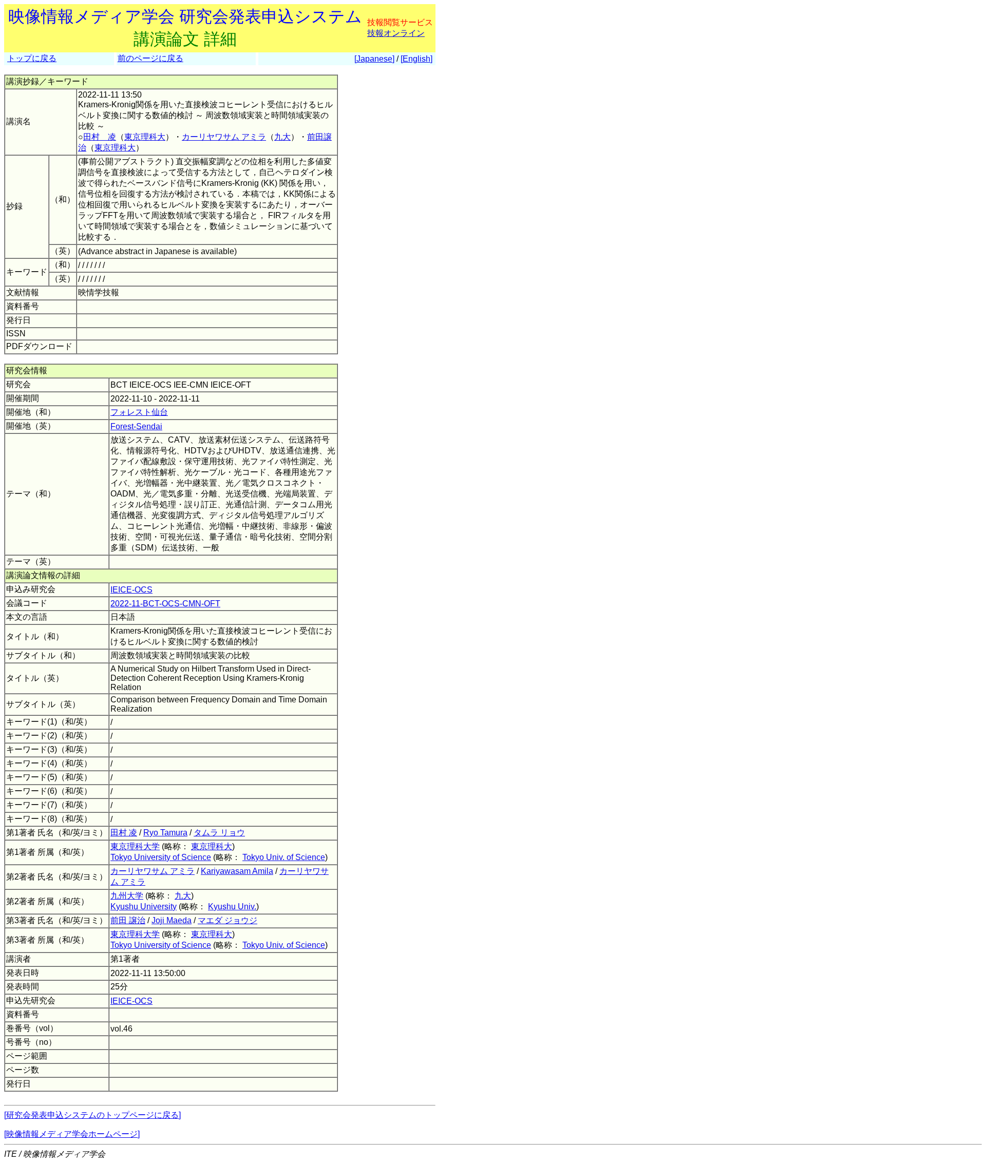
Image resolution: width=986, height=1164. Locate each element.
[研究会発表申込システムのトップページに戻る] (92, 1115)
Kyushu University (143, 906)
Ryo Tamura (165, 832)
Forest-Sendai (136, 426)
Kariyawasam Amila (237, 871)
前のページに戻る (150, 58)
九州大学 (126, 895)
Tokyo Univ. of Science (283, 857)
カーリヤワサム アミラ (224, 136)
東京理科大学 (135, 846)
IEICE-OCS (131, 589)
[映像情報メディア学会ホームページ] (72, 1134)
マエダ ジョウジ (227, 920)
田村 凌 (99, 136)
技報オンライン (396, 33)
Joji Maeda (171, 920)
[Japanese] (374, 58)
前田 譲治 (127, 920)
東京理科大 (144, 136)
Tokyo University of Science (160, 857)
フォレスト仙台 (139, 412)
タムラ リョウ (219, 832)
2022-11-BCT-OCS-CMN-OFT (165, 603)
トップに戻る (31, 58)
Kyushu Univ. (232, 906)
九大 (282, 136)
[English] (416, 58)
